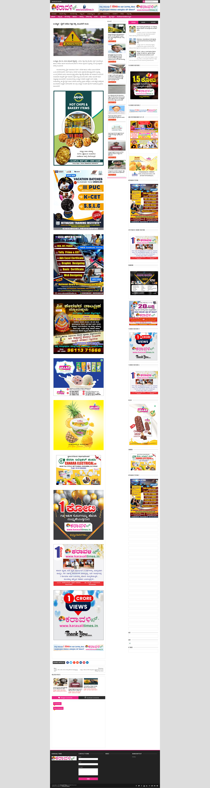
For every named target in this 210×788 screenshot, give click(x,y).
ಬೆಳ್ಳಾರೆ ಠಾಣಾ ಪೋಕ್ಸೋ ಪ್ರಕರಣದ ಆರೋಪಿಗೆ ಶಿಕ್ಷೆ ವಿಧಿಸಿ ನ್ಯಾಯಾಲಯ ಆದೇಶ (116, 116)
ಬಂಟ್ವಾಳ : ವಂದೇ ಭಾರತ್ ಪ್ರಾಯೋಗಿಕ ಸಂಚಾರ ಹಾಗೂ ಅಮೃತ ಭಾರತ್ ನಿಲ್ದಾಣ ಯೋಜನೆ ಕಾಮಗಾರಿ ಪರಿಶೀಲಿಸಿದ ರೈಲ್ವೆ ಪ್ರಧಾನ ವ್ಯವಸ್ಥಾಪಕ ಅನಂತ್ (116, 77)
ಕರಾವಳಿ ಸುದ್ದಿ (62, 14)
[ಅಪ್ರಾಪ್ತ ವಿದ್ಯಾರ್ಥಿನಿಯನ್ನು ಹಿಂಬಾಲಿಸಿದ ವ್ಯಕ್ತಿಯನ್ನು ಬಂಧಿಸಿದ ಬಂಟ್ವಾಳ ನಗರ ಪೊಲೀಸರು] (116, 143)
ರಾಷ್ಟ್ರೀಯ (82, 14)
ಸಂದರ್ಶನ (115, 14)
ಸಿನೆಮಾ (122, 14)
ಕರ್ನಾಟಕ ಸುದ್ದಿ (73, 14)
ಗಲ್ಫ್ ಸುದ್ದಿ (129, 14)
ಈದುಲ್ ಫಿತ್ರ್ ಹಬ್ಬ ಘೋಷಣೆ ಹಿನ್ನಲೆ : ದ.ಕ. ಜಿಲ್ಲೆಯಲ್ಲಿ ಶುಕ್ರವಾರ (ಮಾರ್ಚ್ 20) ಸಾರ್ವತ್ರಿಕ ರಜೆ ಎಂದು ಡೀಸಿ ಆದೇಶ (147, 28)
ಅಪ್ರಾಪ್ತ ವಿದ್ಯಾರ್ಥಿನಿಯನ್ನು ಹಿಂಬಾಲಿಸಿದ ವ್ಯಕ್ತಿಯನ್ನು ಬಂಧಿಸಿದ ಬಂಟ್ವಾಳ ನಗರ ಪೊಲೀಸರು (115, 153)
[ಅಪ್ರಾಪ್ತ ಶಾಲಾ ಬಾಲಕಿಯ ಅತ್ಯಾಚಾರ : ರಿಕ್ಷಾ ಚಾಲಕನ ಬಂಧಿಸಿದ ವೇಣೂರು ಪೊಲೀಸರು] (116, 162)
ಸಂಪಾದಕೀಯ (106, 14)
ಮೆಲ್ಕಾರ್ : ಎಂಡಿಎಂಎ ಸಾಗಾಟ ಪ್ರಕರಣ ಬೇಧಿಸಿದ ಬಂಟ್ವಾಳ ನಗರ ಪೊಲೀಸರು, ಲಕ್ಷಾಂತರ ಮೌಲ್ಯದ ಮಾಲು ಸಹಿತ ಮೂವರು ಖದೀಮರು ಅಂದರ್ (146, 53)
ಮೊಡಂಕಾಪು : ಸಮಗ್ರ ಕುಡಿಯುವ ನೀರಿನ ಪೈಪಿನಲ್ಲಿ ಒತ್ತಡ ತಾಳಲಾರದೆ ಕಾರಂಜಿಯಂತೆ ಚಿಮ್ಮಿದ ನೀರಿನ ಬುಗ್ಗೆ (146, 40)
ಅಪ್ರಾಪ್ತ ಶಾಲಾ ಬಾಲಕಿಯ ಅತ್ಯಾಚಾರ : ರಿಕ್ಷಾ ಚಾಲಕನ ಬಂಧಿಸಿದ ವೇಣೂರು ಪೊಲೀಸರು (116, 171)
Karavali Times (63, 785)
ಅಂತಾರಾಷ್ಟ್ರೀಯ (91, 14)
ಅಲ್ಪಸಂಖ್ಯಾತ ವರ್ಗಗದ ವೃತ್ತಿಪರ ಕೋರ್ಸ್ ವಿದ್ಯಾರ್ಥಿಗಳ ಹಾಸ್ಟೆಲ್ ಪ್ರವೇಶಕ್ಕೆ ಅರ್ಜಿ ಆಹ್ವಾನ (116, 134)
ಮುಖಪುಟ (54, 14)
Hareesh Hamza (66, 786)
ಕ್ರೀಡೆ (99, 14)
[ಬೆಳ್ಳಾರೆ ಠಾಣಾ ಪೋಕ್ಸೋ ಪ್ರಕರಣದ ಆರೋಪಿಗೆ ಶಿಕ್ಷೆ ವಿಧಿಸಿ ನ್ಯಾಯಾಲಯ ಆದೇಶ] (116, 107)
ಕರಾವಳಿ (109, 21)
